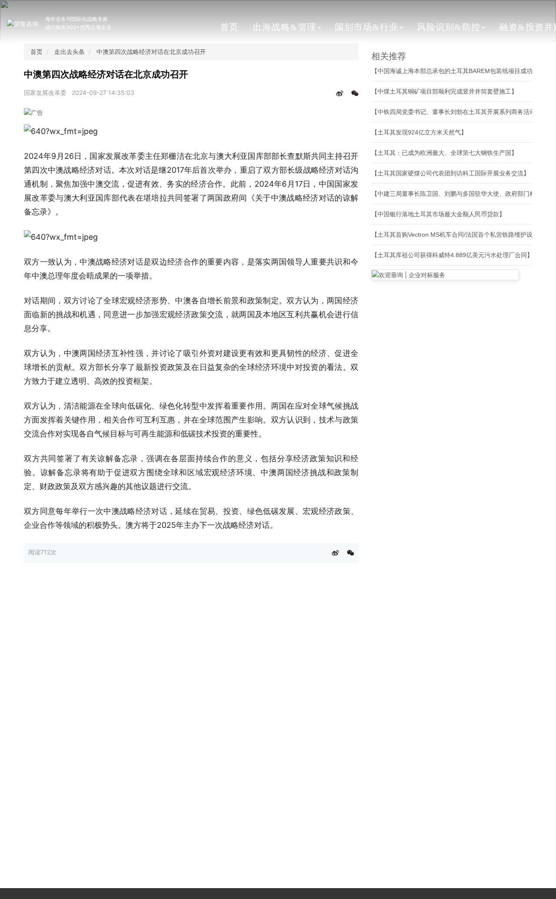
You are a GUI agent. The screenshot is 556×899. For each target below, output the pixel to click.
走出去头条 (69, 51)
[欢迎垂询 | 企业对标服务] (445, 274)
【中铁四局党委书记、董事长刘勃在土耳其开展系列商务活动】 (456, 111)
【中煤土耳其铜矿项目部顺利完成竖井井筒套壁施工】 (444, 91)
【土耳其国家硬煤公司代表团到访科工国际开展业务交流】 (450, 173)
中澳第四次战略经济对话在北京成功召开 (151, 51)
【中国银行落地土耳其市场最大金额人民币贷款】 (438, 214)
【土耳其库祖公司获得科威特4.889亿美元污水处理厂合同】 (452, 255)
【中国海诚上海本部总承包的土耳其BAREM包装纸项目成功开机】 (461, 70)
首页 (229, 27)
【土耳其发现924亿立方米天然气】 (419, 132)
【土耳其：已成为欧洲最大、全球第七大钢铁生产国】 (444, 152)
